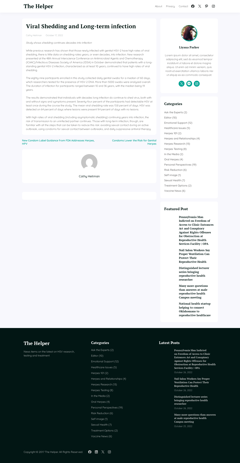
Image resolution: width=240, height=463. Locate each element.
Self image (170, 175)
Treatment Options (175, 185)
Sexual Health (172, 180)
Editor (168, 117)
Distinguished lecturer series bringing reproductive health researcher (194, 273)
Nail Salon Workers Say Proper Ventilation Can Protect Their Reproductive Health (194, 256)
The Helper (38, 6)
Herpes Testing (173, 149)
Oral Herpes (171, 159)
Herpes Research (174, 143)
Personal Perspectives (177, 164)
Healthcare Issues (175, 128)
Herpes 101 (170, 133)
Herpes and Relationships (180, 138)
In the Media (171, 154)
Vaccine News (172, 190)
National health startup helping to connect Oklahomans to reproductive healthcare (195, 309)
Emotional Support (175, 122)
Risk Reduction (173, 169)
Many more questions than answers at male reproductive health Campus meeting (193, 291)
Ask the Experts (173, 112)
